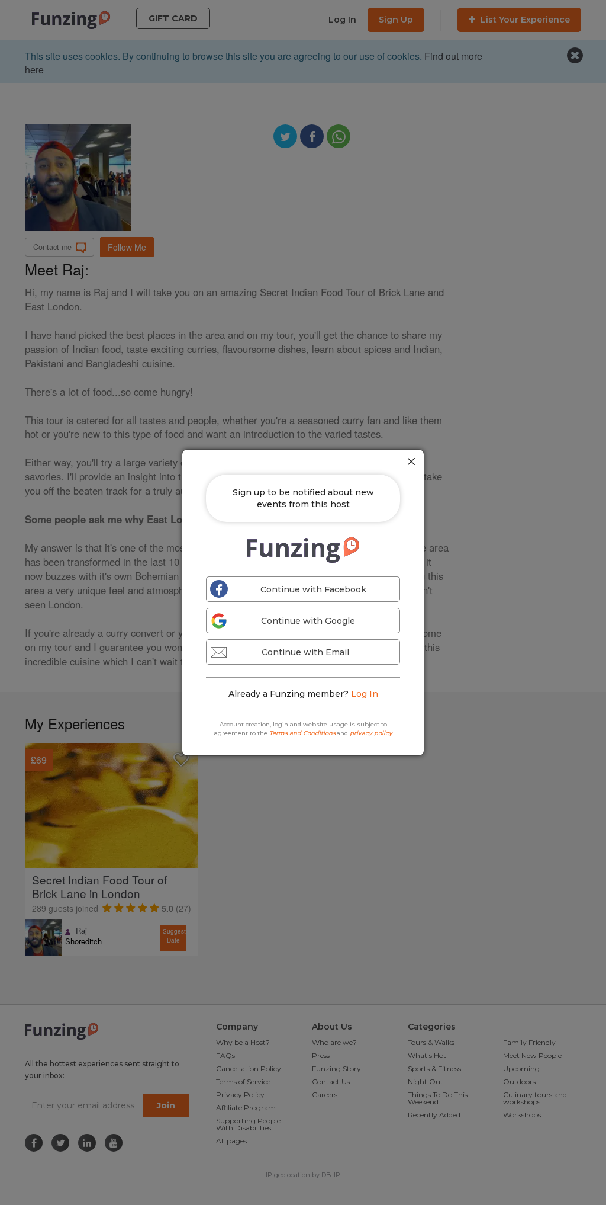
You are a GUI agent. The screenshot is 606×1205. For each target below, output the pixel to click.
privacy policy (371, 733)
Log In (364, 693)
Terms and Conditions (302, 733)
